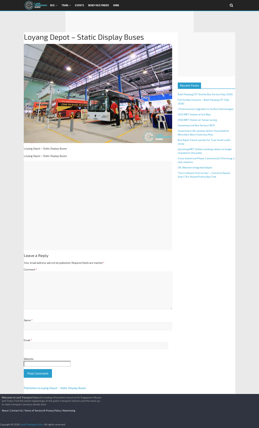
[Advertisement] (129, 21)
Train (64, 5)
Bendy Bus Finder (98, 5)
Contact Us (16, 410)
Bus (52, 5)
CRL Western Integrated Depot (195, 167)
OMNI (116, 5)
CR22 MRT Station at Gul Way (194, 114)
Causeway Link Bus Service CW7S (196, 125)
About (5, 410)
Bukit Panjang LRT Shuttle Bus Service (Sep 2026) (205, 94)
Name (28, 320)
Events (79, 5)
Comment (30, 269)
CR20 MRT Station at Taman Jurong (197, 119)
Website (28, 358)
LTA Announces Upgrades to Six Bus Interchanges (205, 108)
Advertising (68, 410)
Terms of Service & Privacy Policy (42, 410)
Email (28, 340)
